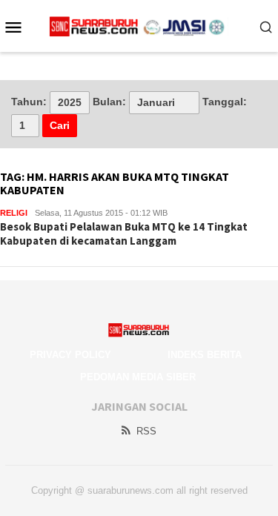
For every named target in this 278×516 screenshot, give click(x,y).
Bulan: (109, 102)
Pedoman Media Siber (138, 377)
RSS (146, 431)
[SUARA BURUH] (139, 26)
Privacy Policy (70, 354)
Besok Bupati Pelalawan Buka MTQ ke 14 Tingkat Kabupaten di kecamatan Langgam (124, 233)
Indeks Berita (205, 354)
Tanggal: (224, 102)
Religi (13, 212)
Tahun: (29, 102)
